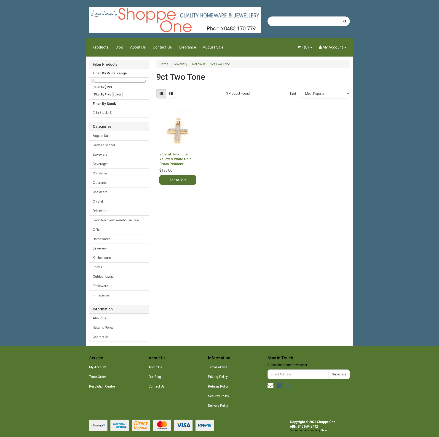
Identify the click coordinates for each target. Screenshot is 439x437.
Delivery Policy (218, 405)
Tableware (100, 286)
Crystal (98, 201)
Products (101, 47)
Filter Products (105, 64)
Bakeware (100, 154)
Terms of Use (218, 367)
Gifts (96, 229)
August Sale (213, 47)
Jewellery (100, 248)
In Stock (104, 112)
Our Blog (155, 377)
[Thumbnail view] (161, 93)
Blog (119, 47)
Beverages (100, 164)
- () (305, 47)
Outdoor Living (103, 276)
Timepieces (101, 295)
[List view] (171, 93)
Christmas (100, 173)
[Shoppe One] (175, 18)
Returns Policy (103, 327)
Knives (97, 267)
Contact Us (162, 47)
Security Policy (218, 396)
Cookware (100, 192)
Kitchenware (102, 258)
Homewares (101, 239)
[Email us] (270, 385)
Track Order (97, 377)
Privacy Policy (218, 377)
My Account (97, 367)
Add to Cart (177, 180)
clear (118, 94)
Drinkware (100, 211)
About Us (138, 47)
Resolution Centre (102, 386)
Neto (324, 430)
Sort (293, 93)
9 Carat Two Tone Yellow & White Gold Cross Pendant (175, 159)
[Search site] (345, 21)
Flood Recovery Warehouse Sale (116, 220)
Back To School (104, 145)
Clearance (187, 47)
